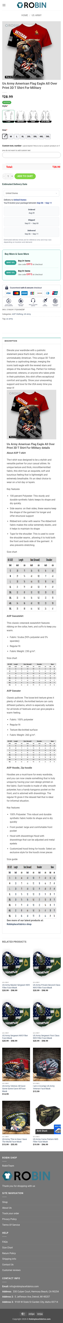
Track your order (10, 1213)
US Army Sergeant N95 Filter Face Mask (15, 1036)
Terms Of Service (11, 1224)
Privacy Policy (9, 1219)
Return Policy (9, 1253)
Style (5, 106)
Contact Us (7, 1264)
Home (24, 15)
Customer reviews (11, 1270)
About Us (7, 1207)
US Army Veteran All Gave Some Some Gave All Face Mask (13, 1088)
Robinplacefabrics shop (19, 924)
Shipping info (9, 1258)
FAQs (5, 1241)
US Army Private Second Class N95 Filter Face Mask (46, 986)
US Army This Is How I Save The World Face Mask (14, 1140)
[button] (4, 5)
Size (4, 130)
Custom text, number (12, 146)
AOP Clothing (17, 314)
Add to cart (25, 176)
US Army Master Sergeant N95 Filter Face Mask (16, 986)
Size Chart (7, 1247)
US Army (37, 15)
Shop (5, 1202)
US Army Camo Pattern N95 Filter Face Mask (45, 1140)
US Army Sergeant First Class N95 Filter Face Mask (46, 1036)
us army (9, 319)
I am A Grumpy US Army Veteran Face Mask (44, 1087)
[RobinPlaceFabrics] (31, 5)
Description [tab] (11, 341)
